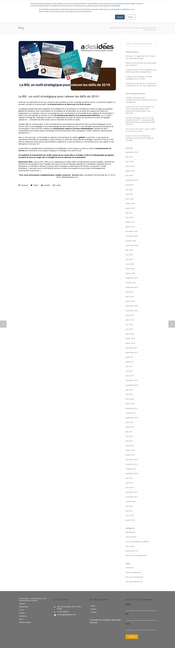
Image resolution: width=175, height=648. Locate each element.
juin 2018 (129, 324)
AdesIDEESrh (131, 532)
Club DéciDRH (131, 537)
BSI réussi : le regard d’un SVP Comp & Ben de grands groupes (140, 57)
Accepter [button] (120, 17)
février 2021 (130, 222)
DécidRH (22, 613)
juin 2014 (129, 478)
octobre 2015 (131, 413)
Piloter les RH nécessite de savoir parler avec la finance (141, 64)
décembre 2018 (132, 306)
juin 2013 (129, 506)
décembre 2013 (132, 492)
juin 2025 (129, 157)
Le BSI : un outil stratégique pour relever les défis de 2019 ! (58, 96)
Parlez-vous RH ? (132, 551)
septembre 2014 (132, 473)
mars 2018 (130, 334)
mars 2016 (130, 399)
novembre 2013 (132, 497)
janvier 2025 (130, 171)
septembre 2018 (132, 311)
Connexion (130, 568)
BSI (93, 102)
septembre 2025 (132, 152)
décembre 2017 (132, 348)
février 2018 (130, 338)
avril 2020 (129, 259)
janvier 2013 (130, 520)
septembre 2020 (132, 245)
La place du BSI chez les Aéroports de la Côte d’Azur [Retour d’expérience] (141, 71)
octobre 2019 (131, 283)
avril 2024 (129, 175)
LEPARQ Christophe (133, 97)
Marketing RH (23, 607)
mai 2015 (129, 436)
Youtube (93, 609)
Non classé (122, 28)
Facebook (24, 185)
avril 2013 (129, 511)
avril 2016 (129, 394)
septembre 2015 (132, 418)
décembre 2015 (132, 408)
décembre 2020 (132, 231)
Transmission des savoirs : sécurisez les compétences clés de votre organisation (141, 84)
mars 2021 (130, 217)
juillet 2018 (130, 320)
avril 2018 (129, 329)
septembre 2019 (132, 287)
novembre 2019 (132, 278)
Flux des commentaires (135, 577)
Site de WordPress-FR (134, 582)
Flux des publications (134, 572)
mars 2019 (130, 297)
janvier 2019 (130, 301)
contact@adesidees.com (66, 614)
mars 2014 (130, 488)
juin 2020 (129, 250)
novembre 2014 (132, 464)
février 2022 (130, 203)
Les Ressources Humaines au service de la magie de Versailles (139, 138)
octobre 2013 (131, 501)
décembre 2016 (132, 380)
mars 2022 (130, 199)
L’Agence (22, 604)
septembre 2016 (132, 385)
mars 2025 (130, 162)
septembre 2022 (132, 180)
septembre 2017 (132, 352)
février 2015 (130, 450)
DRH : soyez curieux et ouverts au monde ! (140, 130)
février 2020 (130, 269)
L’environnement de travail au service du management (141, 101)
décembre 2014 (132, 460)
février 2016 (130, 404)
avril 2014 (129, 483)
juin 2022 (129, 189)
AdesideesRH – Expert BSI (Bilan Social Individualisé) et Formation (32, 599)
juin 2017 (129, 366)
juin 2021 (129, 213)
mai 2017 (129, 371)
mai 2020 (129, 255)
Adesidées (113, 28)
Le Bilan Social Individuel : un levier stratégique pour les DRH (139, 78)
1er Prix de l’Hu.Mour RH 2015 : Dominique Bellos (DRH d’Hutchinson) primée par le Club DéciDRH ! (140, 110)
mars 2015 (130, 446)
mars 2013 (130, 515)
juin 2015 (129, 432)
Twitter (36, 185)
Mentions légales (25, 622)
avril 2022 (129, 194)
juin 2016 (129, 390)
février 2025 (130, 166)
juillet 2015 (130, 427)
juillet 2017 (130, 362)
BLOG (21, 619)
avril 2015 (129, 441)
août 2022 (129, 185)
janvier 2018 (130, 343)
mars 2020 (130, 264)
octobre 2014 (131, 469)
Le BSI (21, 610)
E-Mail (57, 185)
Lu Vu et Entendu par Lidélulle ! (137, 542)
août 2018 (129, 315)
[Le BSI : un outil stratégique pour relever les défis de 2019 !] (67, 66)
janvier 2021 (130, 227)
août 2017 (129, 357)
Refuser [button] (130, 17)
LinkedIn (46, 185)
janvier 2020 (130, 273)
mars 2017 (130, 376)
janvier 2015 (130, 455)
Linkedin (93, 612)
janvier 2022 (130, 208)
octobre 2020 (131, 241)
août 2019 (129, 292)
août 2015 (129, 422)
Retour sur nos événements (136, 555)
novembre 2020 (132, 236)
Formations (23, 616)
